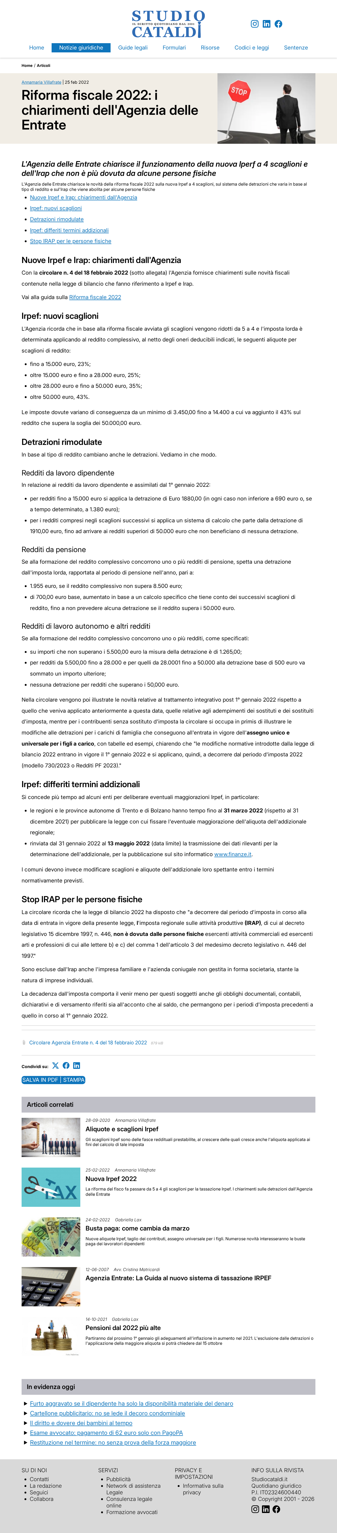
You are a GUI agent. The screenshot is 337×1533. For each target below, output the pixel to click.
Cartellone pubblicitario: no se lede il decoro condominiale (107, 1413)
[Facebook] (278, 24)
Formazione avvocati (132, 1512)
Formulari (174, 47)
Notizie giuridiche (81, 47)
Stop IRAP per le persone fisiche (70, 241)
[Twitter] (55, 1065)
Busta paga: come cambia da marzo (138, 1228)
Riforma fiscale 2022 (95, 297)
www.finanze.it (232, 854)
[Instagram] (255, 24)
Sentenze (296, 47)
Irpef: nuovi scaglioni (56, 208)
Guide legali (133, 47)
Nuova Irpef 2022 (111, 1179)
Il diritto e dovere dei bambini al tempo (81, 1422)
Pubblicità (118, 1479)
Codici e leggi (252, 47)
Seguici (39, 1492)
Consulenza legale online (129, 1502)
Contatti (39, 1479)
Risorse (210, 47)
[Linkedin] (266, 24)
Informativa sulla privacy (203, 1489)
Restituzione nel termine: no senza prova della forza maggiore (113, 1442)
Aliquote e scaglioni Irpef (122, 1129)
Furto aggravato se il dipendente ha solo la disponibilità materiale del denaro (131, 1403)
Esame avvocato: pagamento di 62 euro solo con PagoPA (106, 1432)
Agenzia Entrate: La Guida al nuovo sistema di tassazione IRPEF (178, 1278)
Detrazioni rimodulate (57, 219)
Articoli (43, 65)
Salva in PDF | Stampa (53, 1079)
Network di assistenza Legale (133, 1489)
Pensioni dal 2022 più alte (123, 1328)
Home (36, 47)
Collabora (41, 1499)
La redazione (46, 1485)
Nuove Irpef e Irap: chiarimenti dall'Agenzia (83, 197)
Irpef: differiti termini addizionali (69, 230)
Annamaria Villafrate (41, 82)
